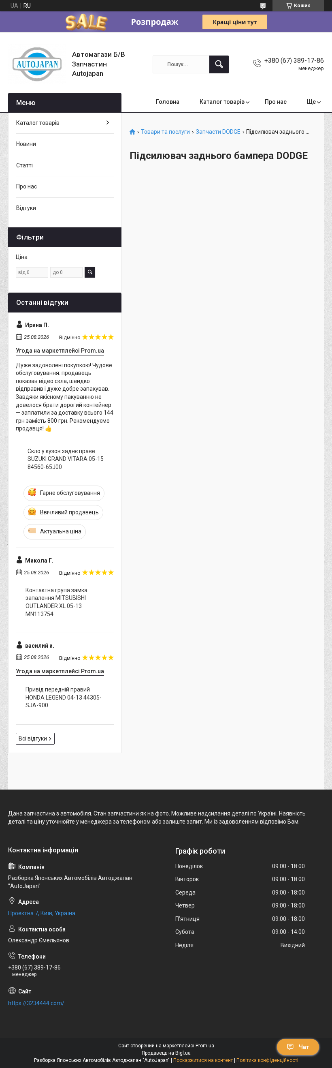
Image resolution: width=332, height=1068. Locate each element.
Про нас (276, 101)
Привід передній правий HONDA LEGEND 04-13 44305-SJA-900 (64, 697)
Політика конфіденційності (267, 1060)
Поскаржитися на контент (203, 1060)
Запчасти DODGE (218, 132)
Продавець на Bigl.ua (166, 1053)
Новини (26, 144)
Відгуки (26, 208)
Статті (24, 165)
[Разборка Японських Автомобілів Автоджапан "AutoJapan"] (37, 64)
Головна (167, 101)
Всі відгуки (33, 738)
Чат (304, 1047)
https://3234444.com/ (36, 1003)
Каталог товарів (222, 101)
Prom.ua (205, 1046)
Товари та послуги (165, 132)
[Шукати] (219, 64)
